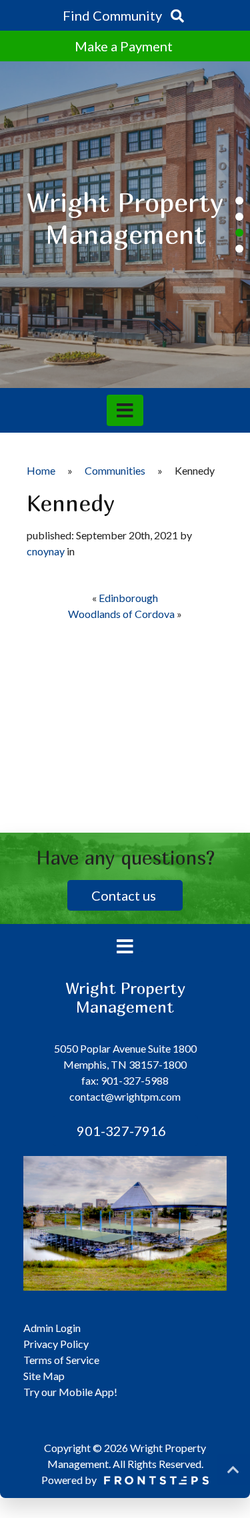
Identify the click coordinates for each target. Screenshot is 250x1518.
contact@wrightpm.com (125, 1096)
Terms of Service (61, 1359)
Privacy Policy (56, 1343)
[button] (239, 201)
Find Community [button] (114, 15)
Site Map (44, 1375)
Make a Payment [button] (125, 46)
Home (41, 470)
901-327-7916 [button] (120, 1131)
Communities (115, 470)
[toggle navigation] (125, 410)
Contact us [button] (125, 895)
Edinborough (128, 597)
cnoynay (46, 551)
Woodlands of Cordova (121, 613)
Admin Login (52, 1327)
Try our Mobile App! (70, 1391)
